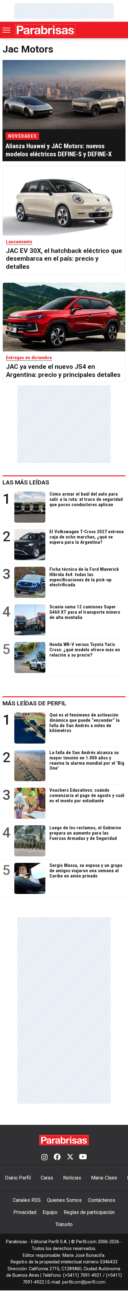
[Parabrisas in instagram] (44, 1157)
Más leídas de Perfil (34, 703)
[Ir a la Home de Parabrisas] (45, 30)
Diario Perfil (18, 1178)
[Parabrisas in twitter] (70, 1157)
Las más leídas (25, 482)
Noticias (72, 1178)
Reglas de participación (89, 1212)
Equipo (50, 1212)
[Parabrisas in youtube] (83, 1157)
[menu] (6, 30)
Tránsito (64, 1224)
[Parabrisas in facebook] (57, 1157)
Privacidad (24, 1212)
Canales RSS (27, 1200)
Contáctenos (101, 1200)
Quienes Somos (64, 1200)
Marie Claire (104, 1178)
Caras (47, 1178)
